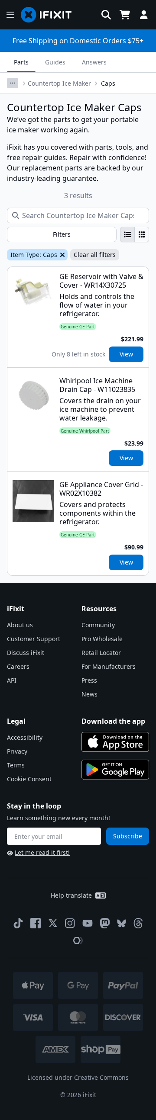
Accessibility (24, 737)
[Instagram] (70, 923)
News (89, 694)
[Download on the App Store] (115, 742)
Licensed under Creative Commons (78, 1077)
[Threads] (138, 923)
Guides (55, 62)
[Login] (144, 15)
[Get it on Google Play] (115, 769)
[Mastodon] (105, 923)
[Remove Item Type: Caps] (61, 254)
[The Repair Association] (78, 940)
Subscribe (127, 836)
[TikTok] (18, 923)
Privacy (17, 751)
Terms (16, 765)
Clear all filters (95, 254)
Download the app (113, 721)
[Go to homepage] (50, 14)
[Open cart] (124, 14)
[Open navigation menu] (10, 14)
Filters (62, 234)
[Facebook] (35, 923)
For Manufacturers (108, 666)
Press (89, 680)
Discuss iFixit (25, 652)
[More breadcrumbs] (12, 83)
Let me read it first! (42, 852)
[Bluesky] (121, 923)
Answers (94, 62)
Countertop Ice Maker (59, 83)
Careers (18, 666)
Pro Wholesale (102, 639)
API (11, 680)
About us (20, 625)
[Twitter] (53, 923)
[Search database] (106, 14)
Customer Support (33, 639)
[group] (134, 234)
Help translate (71, 895)
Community (98, 625)
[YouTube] (87, 923)
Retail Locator (101, 652)
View (126, 354)
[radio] (127, 234)
